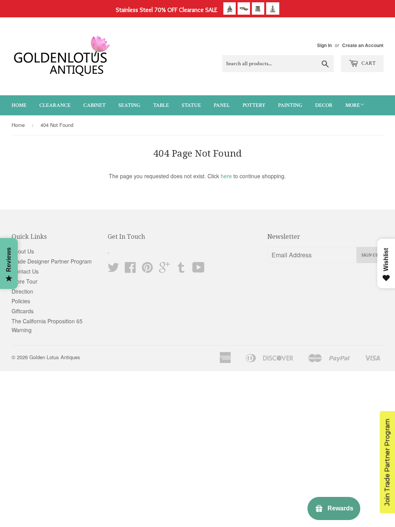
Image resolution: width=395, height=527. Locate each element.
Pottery (254, 105)
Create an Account (362, 45)
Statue (191, 105)
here (226, 176)
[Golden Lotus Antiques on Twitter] (113, 270)
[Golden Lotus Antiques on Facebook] (130, 270)
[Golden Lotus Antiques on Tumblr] (181, 270)
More (352, 105)
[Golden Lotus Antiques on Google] (164, 270)
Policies (21, 301)
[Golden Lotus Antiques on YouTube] (198, 270)
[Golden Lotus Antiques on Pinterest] (147, 270)
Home (19, 105)
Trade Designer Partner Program (52, 261)
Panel (222, 105)
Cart (368, 63)
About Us (23, 251)
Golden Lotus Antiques (54, 357)
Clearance (55, 105)
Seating (129, 105)
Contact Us (25, 271)
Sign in (324, 45)
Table (161, 105)
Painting (290, 105)
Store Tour (24, 281)
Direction (22, 291)
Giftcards (23, 311)
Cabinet (94, 105)
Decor (324, 105)
